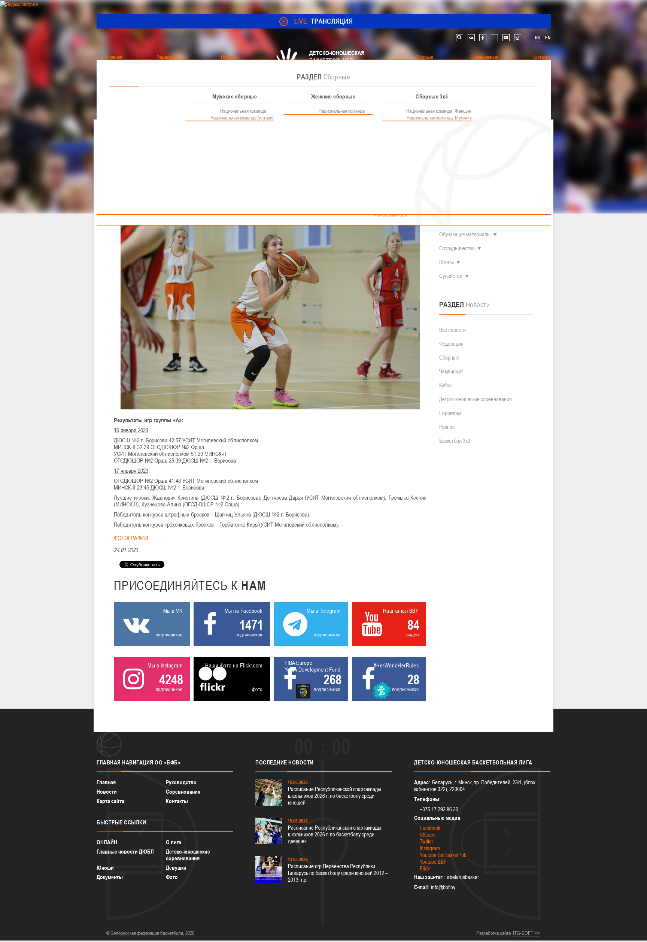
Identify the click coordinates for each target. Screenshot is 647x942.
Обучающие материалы (464, 234)
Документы (110, 877)
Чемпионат (451, 371)
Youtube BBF (433, 861)
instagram (517, 37)
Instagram (430, 848)
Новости (107, 791)
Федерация (451, 343)
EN (547, 37)
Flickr (425, 868)
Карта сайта (110, 801)
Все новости (452, 330)
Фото (172, 877)
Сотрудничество (457, 248)
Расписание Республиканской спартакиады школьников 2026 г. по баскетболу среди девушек (334, 834)
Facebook (430, 828)
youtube (506, 37)
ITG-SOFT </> (527, 933)
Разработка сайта (493, 933)
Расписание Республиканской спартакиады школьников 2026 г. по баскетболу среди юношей (334, 796)
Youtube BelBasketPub (443, 855)
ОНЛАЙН (107, 842)
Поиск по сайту (459, 37)
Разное (447, 427)
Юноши (105, 867)
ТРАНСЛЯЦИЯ (323, 21)
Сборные (449, 357)
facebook (482, 37)
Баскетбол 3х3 (454, 440)
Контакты (177, 801)
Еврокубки (450, 413)
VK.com (427, 835)
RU (537, 37)
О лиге (173, 842)
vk (471, 37)
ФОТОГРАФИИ (131, 537)
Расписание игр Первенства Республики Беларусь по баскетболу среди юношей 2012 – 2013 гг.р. (338, 873)
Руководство (181, 782)
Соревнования (183, 791)
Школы (446, 262)
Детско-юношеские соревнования (475, 399)
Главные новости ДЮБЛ (125, 851)
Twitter (426, 841)
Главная (106, 782)
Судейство (450, 276)
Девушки (176, 867)
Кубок (445, 385)
